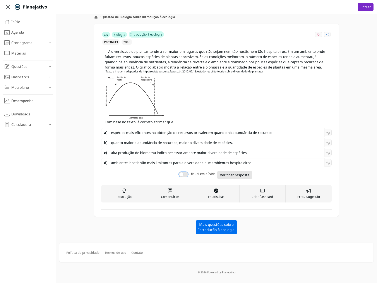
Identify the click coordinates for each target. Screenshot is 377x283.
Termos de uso (115, 252)
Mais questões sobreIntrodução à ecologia (216, 227)
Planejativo (228, 272)
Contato (137, 252)
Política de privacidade (82, 252)
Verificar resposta (234, 175)
